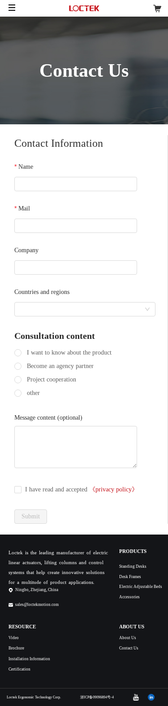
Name (25, 166)
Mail (24, 208)
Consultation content (54, 336)
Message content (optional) (48, 417)
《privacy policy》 (113, 489)
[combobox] (84, 309)
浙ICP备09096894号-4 (97, 697)
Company (26, 250)
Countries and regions (41, 292)
